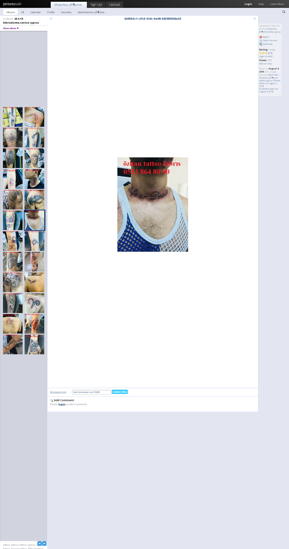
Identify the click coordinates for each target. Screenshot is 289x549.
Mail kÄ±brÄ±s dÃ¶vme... (92, 12)
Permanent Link (58, 391)
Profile (51, 12)
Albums (10, 12)
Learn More (277, 4)
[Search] (284, 12)
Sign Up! (96, 4)
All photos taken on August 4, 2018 (268, 90)
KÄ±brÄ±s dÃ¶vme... (69, 4)
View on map (265, 63)
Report (265, 36)
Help (261, 4)
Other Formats (269, 40)
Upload (114, 4)
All (22, 12)
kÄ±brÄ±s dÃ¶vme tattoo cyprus (270, 30)
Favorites (66, 12)
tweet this (120, 392)
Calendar (35, 12)
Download (267, 43)
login (61, 404)
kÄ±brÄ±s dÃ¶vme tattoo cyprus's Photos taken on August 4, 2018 (269, 81)
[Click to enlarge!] (152, 204)
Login (248, 4)
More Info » (273, 74)
